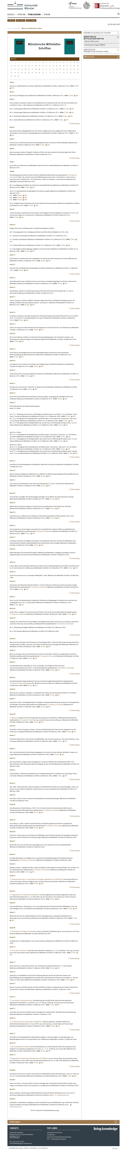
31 (46, 65)
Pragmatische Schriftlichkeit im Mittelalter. (25, 895)
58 (70, 69)
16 (63, 62)
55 (60, 69)
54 (56, 69)
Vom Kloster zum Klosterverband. (22, 1000)
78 (70, 72)
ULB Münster (51, 1135)
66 (29, 72)
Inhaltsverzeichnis (63, 1095)
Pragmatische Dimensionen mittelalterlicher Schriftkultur (30, 1058)
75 (60, 72)
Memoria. (15, 718)
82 (15, 76)
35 (60, 65)
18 (70, 62)
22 (15, 65)
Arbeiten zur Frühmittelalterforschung (96, 51)
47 (32, 69)
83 (18, 76)
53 (53, 69)
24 (22, 65)
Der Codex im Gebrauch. (19, 950)
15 (60, 62)
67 (32, 72)
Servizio (11, 20)
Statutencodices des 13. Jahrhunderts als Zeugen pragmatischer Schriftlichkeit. (37, 879)
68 (36, 72)
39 (74, 65)
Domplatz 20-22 (15, 1136)
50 (43, 69)
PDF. (13, 88)
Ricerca (10, 15)
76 (63, 72)
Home (9, 28)
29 (39, 65)
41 (11, 69)
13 (53, 62)
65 (25, 72)
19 (74, 62)
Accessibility (43, 1148)
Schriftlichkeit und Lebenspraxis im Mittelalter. (27, 1022)
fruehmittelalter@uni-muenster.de (21, 1143)
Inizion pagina (15, 1122)
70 (43, 72)
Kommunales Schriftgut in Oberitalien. (24, 931)
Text (77, 86)
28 (36, 65)
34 (56, 65)
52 (50, 69)
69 (39, 72)
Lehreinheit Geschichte (54, 1132)
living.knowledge (105, 1129)
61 (11, 72)
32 (50, 65)
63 (18, 72)
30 (43, 65)
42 (15, 69)
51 (46, 69)
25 (25, 65)
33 (53, 65)
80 (77, 72)
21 (11, 65)
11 (46, 62)
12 (50, 62)
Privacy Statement (30, 1148)
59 (74, 69)
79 (74, 72)
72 (50, 72)
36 (63, 65)
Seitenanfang (75, 123)
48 (36, 69)
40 (77, 65)
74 (56, 72)
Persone (22, 15)
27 (32, 65)
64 (22, 72)
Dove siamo (31, 20)
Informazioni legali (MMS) (94, 45)
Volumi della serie (91, 41)
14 (56, 62)
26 (29, 65)
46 (29, 69)
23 (18, 65)
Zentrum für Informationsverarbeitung (59, 1137)
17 (67, 62)
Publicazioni (16, 28)
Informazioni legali (16, 1148)
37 (67, 65)
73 (53, 72)
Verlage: (91, 57)
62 (15, 72)
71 (46, 72)
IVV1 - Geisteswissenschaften (56, 1139)
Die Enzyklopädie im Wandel (21, 1047)
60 (77, 69)
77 (67, 72)
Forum (47, 15)
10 (43, 62)
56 (63, 69)
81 (11, 76)
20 (77, 62)
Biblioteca (21, 20)
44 (22, 69)
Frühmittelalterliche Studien (97, 33)
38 (70, 65)
